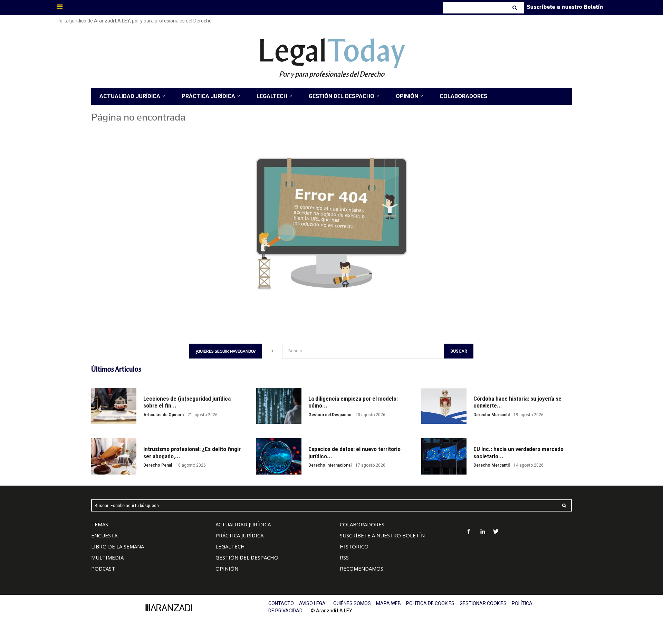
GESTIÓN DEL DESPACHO (246, 557)
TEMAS (99, 524)
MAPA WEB (388, 603)
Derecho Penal (157, 465)
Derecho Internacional (330, 465)
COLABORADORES (362, 524)
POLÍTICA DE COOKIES (430, 603)
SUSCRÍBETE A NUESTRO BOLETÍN (382, 535)
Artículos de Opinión (163, 415)
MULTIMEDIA (107, 557)
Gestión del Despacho (330, 415)
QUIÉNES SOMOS (352, 603)
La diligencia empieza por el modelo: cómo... (353, 402)
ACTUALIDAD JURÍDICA (243, 524)
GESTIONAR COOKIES (483, 603)
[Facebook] (469, 532)
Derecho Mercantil (491, 415)
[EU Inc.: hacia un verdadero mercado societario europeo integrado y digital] (444, 456)
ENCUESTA (104, 535)
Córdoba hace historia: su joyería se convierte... (517, 402)
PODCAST (103, 568)
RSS (344, 557)
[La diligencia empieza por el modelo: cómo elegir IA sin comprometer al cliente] (278, 406)
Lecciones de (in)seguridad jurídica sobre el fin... (187, 402)
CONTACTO (281, 603)
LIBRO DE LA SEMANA (117, 546)
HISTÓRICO (354, 546)
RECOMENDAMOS (361, 568)
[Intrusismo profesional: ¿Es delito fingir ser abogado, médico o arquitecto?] (113, 456)
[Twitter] (496, 532)
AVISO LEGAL (313, 603)
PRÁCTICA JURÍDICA (239, 535)
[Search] (515, 7)
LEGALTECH (230, 546)
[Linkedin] (483, 532)
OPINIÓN (226, 568)
